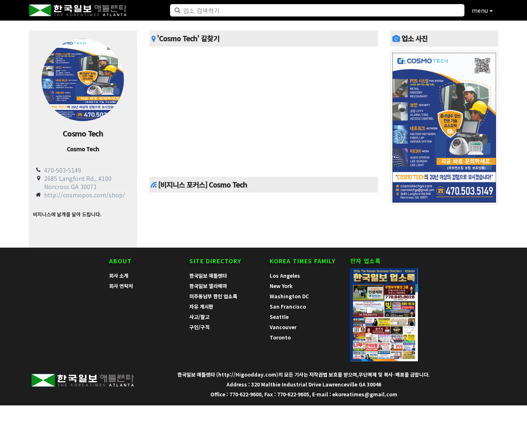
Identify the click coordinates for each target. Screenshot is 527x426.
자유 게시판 (201, 306)
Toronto (280, 337)
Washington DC (289, 296)
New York (281, 285)
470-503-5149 (62, 170)
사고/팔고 (199, 316)
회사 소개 (118, 275)
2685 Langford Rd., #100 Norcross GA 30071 (78, 182)
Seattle (279, 316)
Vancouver (283, 326)
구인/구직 (199, 326)
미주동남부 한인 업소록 (213, 296)
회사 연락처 (121, 285)
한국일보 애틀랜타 (208, 275)
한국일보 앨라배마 (208, 285)
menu (481, 10)
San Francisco (288, 306)
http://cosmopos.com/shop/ (84, 195)
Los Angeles (285, 275)
